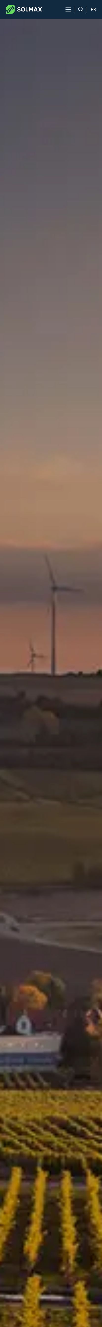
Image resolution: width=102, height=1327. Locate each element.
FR (93, 9)
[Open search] (79, 9)
